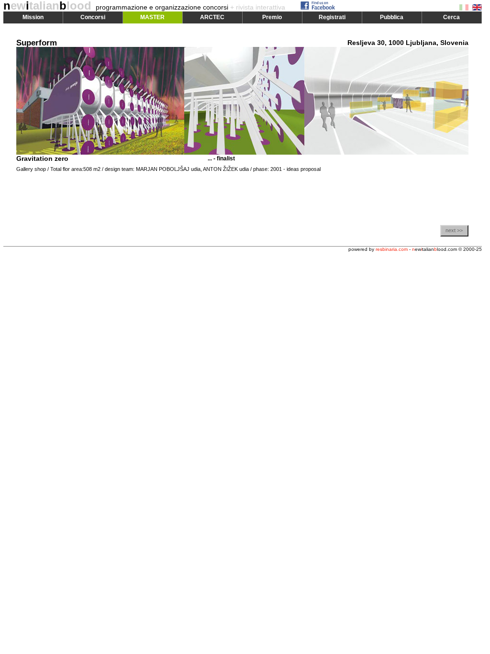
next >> (454, 230)
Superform (36, 42)
